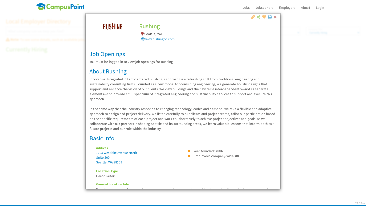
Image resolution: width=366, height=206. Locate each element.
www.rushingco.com (159, 39)
